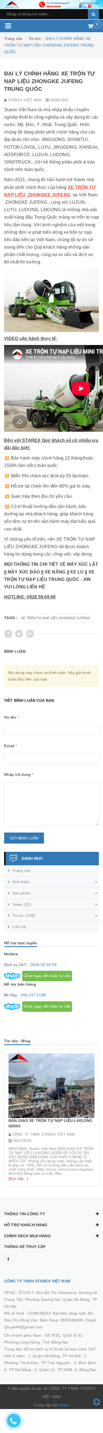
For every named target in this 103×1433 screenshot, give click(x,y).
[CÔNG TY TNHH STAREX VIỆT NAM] (51, 4)
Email (10, 746)
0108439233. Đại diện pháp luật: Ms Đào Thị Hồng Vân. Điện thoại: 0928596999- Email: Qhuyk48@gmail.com (50, 1320)
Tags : (11, 618)
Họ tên (11, 717)
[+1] (30, 634)
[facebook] (8, 1259)
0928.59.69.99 (43, 964)
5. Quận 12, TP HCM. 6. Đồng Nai (65, 1369)
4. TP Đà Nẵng (17, 1369)
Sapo (64, 1405)
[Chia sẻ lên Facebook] (8, 634)
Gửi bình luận (24, 838)
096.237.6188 (33, 995)
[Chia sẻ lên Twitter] (19, 634)
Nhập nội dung (18, 774)
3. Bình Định (85, 1363)
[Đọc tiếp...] (18, 1179)
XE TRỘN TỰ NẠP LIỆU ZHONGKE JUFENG (55, 618)
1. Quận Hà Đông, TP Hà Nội (54, 1356)
